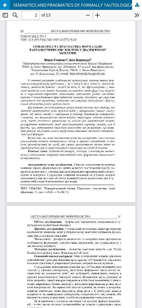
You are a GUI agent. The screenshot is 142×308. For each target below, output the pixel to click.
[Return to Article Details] (5, 5)
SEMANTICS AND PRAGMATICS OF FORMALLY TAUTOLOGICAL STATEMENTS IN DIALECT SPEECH (77, 5)
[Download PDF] (137, 5)
